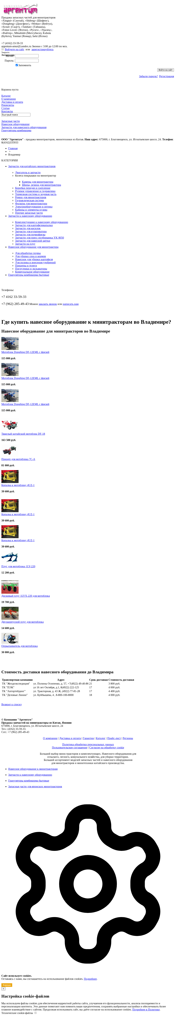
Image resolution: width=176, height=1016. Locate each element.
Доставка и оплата (70, 738)
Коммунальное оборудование (32, 271)
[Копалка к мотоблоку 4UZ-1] (10, 482)
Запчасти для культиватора (31, 231)
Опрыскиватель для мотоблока (19, 646)
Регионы (128, 738)
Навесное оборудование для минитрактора (33, 246)
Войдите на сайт (14, 49)
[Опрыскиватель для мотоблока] (10, 642)
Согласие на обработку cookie (106, 747)
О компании (50, 738)
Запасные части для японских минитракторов (35, 786)
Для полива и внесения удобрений (35, 262)
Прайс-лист (114, 738)
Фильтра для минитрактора (31, 203)
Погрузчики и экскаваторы (31, 268)
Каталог (100, 738)
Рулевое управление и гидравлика (35, 191)
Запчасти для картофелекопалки (34, 225)
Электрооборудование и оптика (33, 206)
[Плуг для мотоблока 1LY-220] (10, 563)
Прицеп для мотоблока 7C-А (18, 459)
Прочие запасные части (29, 212)
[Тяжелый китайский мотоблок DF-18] (10, 430)
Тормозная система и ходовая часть (35, 194)
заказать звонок (48, 304)
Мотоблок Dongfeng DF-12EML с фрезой (25, 352)
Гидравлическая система (29, 200)
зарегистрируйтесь (42, 49)
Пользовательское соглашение (69, 747)
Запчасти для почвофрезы (30, 234)
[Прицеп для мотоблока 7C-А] (10, 456)
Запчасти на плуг (25, 243)
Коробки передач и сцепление (32, 188)
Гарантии (88, 738)
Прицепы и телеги (26, 265)
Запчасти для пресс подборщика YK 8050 (39, 237)
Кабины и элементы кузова (31, 209)
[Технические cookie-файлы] (35, 1013)
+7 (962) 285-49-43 (15, 40)
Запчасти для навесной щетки (32, 240)
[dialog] (88, 890)
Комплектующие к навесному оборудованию (41, 222)
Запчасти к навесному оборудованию (30, 215)
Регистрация (166, 76)
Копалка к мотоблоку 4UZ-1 (18, 485)
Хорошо (7, 985)
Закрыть (5, 52)
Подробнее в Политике (146, 1009)
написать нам (71, 304)
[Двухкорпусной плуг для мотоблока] (10, 618)
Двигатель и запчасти (28, 172)
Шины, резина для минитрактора (41, 184)
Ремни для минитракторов (30, 197)
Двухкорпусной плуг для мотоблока (22, 621)
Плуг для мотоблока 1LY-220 (18, 566)
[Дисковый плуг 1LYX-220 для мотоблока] (10, 592)
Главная (13, 148)
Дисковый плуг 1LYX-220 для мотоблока (25, 595)
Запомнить (24, 65)
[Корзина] (3, 86)
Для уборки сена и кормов (30, 256)
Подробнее (90, 978)
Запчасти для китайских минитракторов (32, 166)
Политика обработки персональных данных (88, 744)
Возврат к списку (11, 704)
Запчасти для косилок (28, 228)
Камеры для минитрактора (37, 181)
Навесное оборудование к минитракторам (33, 768)
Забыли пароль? (148, 76)
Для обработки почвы (28, 253)
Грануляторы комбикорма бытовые (28, 274)
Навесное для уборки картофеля (34, 259)
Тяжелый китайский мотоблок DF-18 (23, 433)
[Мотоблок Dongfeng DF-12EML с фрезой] (10, 349)
